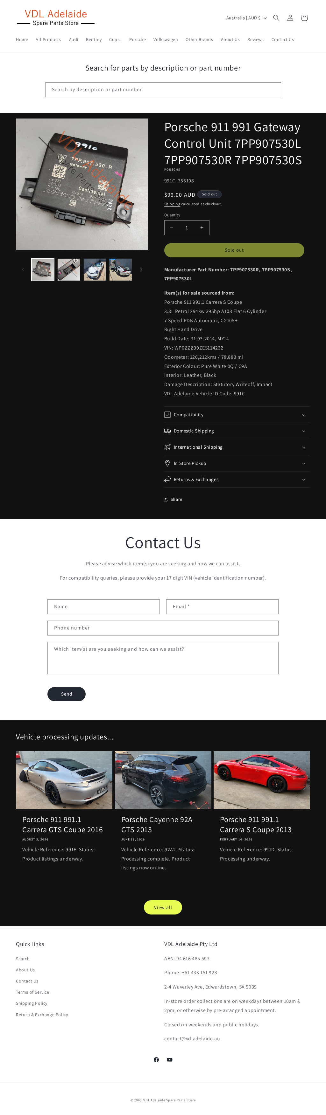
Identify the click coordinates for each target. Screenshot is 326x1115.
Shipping (172, 203)
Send (66, 694)
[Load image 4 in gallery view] (120, 269)
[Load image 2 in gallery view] (68, 269)
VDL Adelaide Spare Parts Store (169, 1100)
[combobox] (163, 90)
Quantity (172, 215)
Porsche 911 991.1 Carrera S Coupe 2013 (256, 824)
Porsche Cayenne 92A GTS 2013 (157, 824)
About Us (25, 970)
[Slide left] (23, 269)
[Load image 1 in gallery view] (43, 269)
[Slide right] (141, 269)
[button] (276, 18)
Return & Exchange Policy (42, 1014)
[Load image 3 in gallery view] (94, 269)
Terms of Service (32, 992)
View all (163, 907)
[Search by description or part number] (274, 90)
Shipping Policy (31, 1003)
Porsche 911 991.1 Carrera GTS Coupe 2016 (62, 824)
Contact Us (27, 981)
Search (23, 959)
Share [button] (176, 499)
